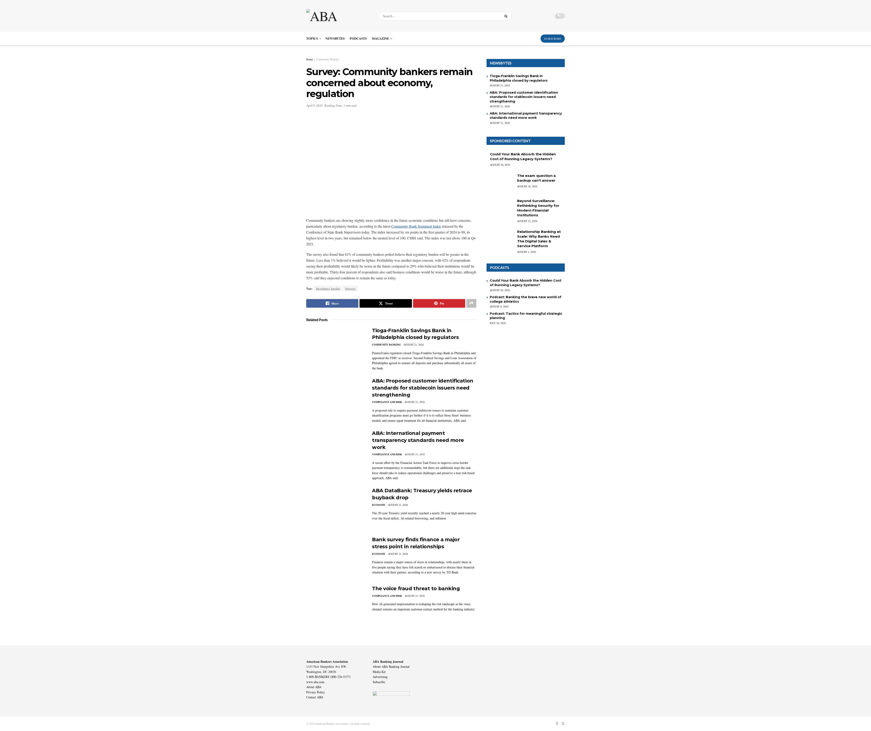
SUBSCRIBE (552, 38)
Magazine (380, 38)
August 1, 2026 (526, 251)
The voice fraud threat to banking (416, 588)
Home (309, 59)
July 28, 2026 (498, 323)
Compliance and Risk (387, 402)
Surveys (350, 288)
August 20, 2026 (500, 164)
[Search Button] (506, 15)
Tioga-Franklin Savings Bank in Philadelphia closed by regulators (519, 78)
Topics (312, 38)
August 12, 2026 (527, 221)
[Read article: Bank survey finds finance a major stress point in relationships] (335, 557)
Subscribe (379, 682)
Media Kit (379, 672)
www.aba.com (315, 682)
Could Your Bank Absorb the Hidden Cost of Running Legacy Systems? (525, 282)
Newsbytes (335, 38)
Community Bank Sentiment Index (416, 226)
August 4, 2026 (499, 306)
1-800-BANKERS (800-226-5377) (328, 677)
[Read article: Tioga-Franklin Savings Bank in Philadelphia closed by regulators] (335, 348)
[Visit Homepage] (338, 16)
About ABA (313, 687)
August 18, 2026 (527, 186)
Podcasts (358, 38)
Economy (378, 505)
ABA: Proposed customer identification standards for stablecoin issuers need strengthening (422, 388)
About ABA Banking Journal (391, 666)
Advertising (380, 677)
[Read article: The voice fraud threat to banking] (335, 606)
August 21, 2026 (414, 344)
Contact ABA (314, 697)
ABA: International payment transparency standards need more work (418, 440)
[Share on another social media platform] (471, 303)
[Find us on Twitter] (563, 723)
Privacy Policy (315, 692)
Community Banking (327, 59)
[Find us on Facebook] (557, 723)
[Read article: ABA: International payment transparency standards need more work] (335, 451)
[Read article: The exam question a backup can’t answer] (500, 183)
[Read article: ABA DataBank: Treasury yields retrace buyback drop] (335, 508)
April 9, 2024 (314, 105)
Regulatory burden (328, 288)
